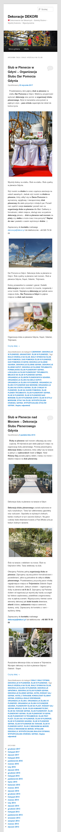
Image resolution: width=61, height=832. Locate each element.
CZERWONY (36, 351)
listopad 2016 (13, 757)
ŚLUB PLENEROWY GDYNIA (38, 392)
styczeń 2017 (13, 754)
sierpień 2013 (13, 820)
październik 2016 (15, 760)
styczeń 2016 (13, 769)
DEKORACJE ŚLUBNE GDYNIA (28, 364)
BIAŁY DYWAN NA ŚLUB (41, 357)
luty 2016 (12, 766)
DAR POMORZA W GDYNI (18, 362)
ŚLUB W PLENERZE (40, 354)
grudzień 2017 (14, 748)
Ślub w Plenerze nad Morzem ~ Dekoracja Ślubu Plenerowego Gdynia (22, 424)
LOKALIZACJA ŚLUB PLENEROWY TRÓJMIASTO (28, 372)
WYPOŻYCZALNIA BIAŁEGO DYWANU (34, 731)
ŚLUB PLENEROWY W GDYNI (38, 713)
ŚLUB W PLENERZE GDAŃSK (20, 721)
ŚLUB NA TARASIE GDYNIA (19, 711)
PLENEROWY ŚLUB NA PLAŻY (28, 705)
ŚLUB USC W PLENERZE (24, 718)
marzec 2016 (13, 763)
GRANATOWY (25, 354)
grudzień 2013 (14, 808)
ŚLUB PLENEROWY (39, 711)
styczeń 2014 (13, 805)
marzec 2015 (13, 787)
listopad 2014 (13, 796)
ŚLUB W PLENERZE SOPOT (27, 397)
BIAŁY (34, 680)
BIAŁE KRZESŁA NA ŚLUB (19, 357)
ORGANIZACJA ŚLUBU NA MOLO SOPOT (24, 380)
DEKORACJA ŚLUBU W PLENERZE (22, 688)
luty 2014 (12, 802)
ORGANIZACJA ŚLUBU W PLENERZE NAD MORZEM (30, 383)
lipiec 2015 (12, 781)
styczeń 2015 (13, 790)
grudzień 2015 (14, 772)
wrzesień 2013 (14, 817)
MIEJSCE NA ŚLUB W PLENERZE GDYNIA (25, 374)
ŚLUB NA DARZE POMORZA (29, 390)
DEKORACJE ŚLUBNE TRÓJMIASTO (37, 367)
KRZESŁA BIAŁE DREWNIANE (27, 698)
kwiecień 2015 (14, 784)
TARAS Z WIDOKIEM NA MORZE (21, 728)
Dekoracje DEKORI (23, 16)
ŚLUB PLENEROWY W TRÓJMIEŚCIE (23, 716)
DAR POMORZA (14, 359)
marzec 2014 (13, 799)
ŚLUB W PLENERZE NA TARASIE (28, 723)
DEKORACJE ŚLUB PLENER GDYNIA (33, 690)
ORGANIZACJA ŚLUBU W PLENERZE (23, 382)
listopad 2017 (13, 751)
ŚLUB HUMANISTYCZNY (38, 708)
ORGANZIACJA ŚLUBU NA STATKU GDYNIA (29, 386)
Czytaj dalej (14, 346)
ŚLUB (25, 708)
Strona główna (14, 49)
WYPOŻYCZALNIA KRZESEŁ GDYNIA (23, 734)
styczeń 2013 (13, 826)
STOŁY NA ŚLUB (24, 400)
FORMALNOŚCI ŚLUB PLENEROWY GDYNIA (26, 369)
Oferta (26, 49)
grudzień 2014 (14, 793)
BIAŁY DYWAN (43, 680)
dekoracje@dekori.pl (16, 230)
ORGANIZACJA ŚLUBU (17, 700)
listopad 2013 (13, 811)
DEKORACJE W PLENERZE (19, 683)
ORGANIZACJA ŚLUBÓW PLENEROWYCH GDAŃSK (29, 377)
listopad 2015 (13, 775)
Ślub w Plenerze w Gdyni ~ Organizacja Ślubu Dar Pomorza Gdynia (22, 74)
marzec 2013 (13, 823)
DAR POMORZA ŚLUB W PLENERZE (36, 359)
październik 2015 (15, 778)
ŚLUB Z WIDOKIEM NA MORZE (36, 726)
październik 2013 (15, 814)
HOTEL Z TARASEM (23, 695)
